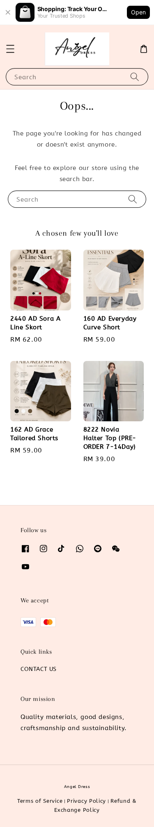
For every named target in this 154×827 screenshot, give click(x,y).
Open (138, 12)
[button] (10, 49)
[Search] (135, 77)
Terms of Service (39, 801)
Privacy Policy (86, 801)
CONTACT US (39, 669)
